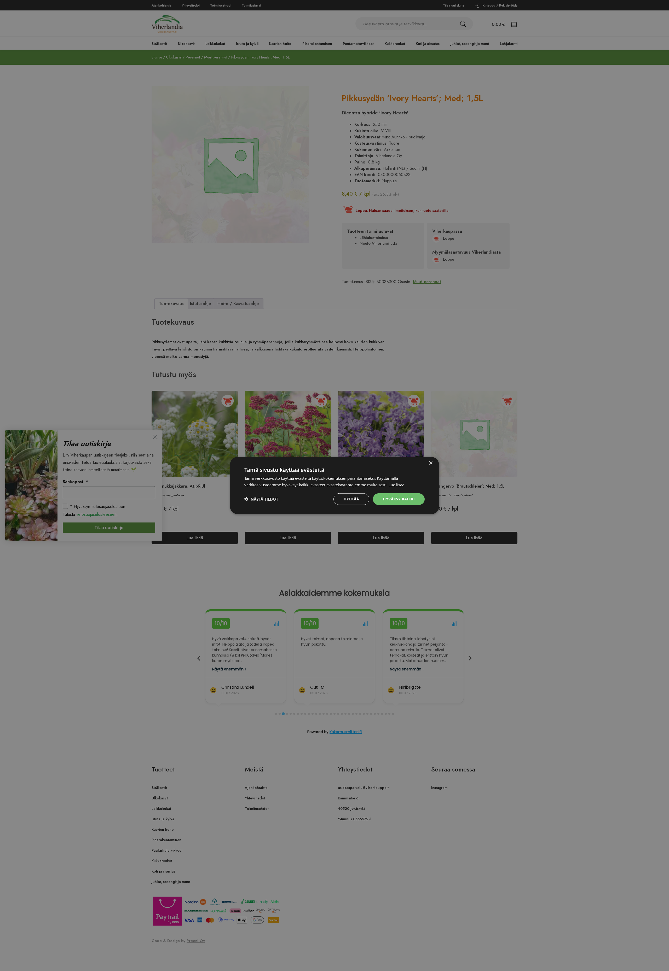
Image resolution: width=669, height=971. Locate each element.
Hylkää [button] (351, 498)
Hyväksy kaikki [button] (399, 498)
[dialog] (334, 485)
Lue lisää (396, 484)
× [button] (430, 463)
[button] (261, 499)
